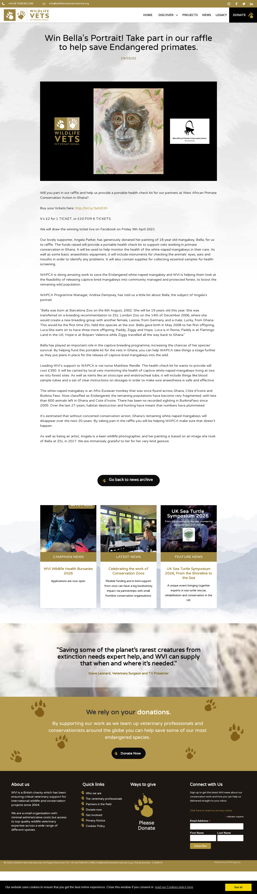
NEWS (206, 15)
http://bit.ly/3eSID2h (91, 208)
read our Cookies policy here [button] (174, 887)
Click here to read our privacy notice (211, 810)
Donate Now (131, 753)
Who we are (93, 793)
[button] (167, 15)
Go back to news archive (131, 480)
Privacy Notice (95, 820)
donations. (154, 712)
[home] (26, 15)
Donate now (94, 809)
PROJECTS (190, 15)
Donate (239, 15)
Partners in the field (98, 804)
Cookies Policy (95, 826)
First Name (197, 832)
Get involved (94, 815)
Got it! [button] (238, 887)
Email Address (200, 821)
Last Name (224, 832)
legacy (221, 15)
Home (147, 15)
